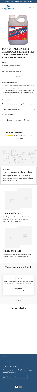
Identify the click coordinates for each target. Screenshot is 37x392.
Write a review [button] (18, 138)
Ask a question (8, 114)
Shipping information (11, 109)
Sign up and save (10, 367)
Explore (6, 356)
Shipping (4, 65)
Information (8, 361)
